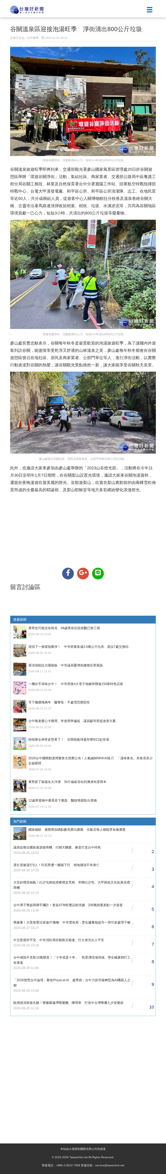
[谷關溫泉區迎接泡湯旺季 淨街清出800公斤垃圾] (68, 573)
